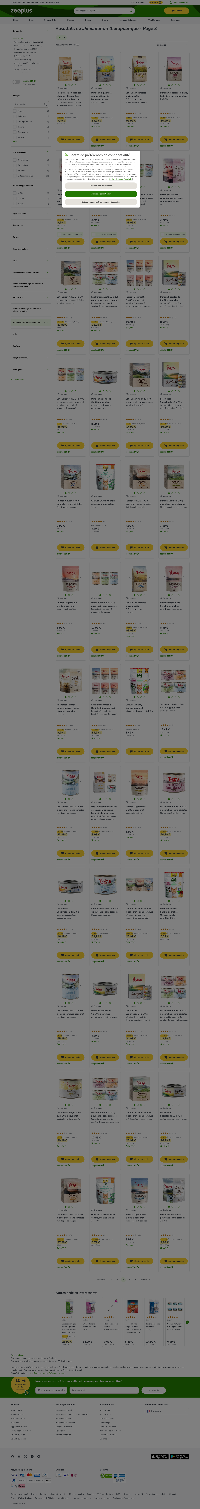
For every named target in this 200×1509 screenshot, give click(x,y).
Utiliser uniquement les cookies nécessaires (100, 202)
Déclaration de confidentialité (120, 179)
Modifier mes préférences (101, 185)
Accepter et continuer (100, 194)
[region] (101, 179)
